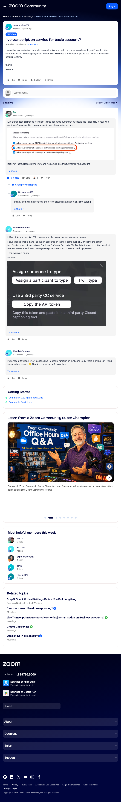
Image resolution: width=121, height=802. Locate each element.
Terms (5, 785)
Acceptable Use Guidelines (47, 785)
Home (6, 16)
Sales (8, 746)
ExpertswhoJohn (25, 556)
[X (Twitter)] (19, 776)
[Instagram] (32, 776)
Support (9, 758)
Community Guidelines (20, 402)
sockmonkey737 (21, 25)
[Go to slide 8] (75, 517)
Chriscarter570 (25, 192)
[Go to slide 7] (71, 517)
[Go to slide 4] (60, 517)
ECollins (21, 547)
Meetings (28, 16)
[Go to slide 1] (45, 517)
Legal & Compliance (71, 785)
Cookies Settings (91, 785)
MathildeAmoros (21, 227)
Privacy (15, 785)
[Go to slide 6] (68, 517)
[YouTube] (25, 776)
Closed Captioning (18, 626)
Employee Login (10, 788)
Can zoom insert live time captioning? (30, 608)
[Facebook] (39, 776)
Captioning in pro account (23, 635)
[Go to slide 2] (49, 517)
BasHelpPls (22, 575)
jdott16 (20, 538)
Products (16, 16)
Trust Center (26, 785)
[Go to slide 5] (64, 517)
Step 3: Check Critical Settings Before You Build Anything (41, 599)
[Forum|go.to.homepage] (27, 6)
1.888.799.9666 (26, 674)
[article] (61, 145)
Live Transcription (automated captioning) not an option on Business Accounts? (55, 617)
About (8, 722)
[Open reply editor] (60, 93)
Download (10, 734)
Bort (15, 112)
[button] (5, 6)
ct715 (19, 565)
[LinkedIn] (12, 776)
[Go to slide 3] (55, 517)
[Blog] (5, 776)
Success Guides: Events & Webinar (24, 603)
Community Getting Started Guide (26, 397)
